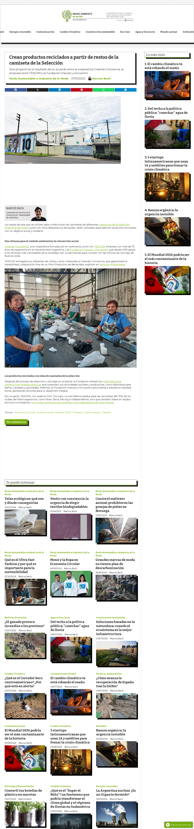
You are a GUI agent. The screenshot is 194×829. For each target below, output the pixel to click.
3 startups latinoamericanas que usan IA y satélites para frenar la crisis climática (70, 736)
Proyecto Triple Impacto (87, 412)
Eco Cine (125, 31)
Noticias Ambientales (112, 264)
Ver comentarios (16, 422)
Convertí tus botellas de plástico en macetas (23, 793)
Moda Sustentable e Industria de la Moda (38, 78)
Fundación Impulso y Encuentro (89, 249)
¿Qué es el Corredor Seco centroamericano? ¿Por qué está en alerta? (23, 682)
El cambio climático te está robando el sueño (68, 680)
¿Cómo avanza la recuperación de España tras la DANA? (115, 682)
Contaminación (45, 31)
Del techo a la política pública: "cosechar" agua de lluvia (69, 626)
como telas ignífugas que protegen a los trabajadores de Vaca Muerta (72, 402)
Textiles (106, 412)
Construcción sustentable (100, 31)
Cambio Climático (70, 31)
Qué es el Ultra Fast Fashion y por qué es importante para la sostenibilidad (20, 566)
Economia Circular (25, 412)
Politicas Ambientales (109, 673)
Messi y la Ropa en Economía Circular (65, 562)
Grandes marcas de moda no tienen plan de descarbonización (115, 564)
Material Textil (63, 412)
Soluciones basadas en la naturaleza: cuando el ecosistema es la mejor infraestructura (115, 628)
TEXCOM (99, 246)
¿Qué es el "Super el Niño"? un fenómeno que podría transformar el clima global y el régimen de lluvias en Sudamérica (70, 799)
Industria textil (45, 412)
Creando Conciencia (17, 246)
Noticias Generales (16, 617)
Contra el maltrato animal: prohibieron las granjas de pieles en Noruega (114, 505)
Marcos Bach (101, 78)
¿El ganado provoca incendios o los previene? (24, 624)
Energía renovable (20, 31)
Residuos (101, 726)
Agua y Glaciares (145, 31)
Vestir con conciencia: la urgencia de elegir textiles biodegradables (69, 503)
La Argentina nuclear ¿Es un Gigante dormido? (116, 793)
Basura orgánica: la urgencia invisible (111, 732)
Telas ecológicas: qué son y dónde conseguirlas (24, 501)
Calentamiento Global (63, 673)
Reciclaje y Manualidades (19, 786)
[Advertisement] (71, 182)
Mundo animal (168, 31)
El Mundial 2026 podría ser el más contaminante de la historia (24, 734)
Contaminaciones (15, 726)
